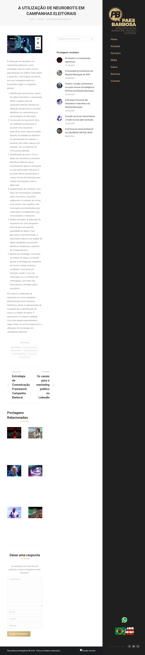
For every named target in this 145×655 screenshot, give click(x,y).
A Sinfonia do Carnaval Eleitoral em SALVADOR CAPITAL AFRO (79, 131)
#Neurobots (32, 354)
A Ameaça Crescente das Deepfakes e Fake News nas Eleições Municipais (77, 103)
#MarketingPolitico (19, 354)
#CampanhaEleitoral (30, 347)
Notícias (40, 19)
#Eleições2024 (16, 350)
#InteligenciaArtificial (31, 350)
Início (32, 19)
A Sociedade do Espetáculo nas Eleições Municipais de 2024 (79, 73)
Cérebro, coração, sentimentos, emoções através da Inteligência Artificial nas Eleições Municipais (79, 87)
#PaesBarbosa (25, 357)
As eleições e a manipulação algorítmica (77, 60)
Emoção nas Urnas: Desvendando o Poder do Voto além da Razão (80, 118)
